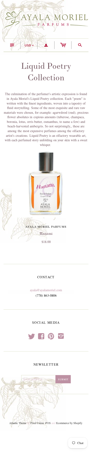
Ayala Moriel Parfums (46, 226)
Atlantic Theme (17, 423)
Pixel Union (37, 423)
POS (48, 423)
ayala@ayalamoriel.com (46, 290)
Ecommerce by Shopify (69, 423)
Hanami (46, 233)
